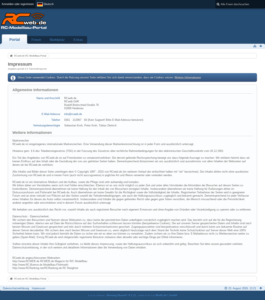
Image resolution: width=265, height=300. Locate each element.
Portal (14, 40)
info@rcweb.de (73, 114)
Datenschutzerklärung (16, 288)
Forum (36, 39)
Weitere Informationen (188, 77)
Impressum (38, 288)
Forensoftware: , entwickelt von (132, 295)
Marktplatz (57, 39)
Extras (78, 39)
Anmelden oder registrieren (18, 4)
